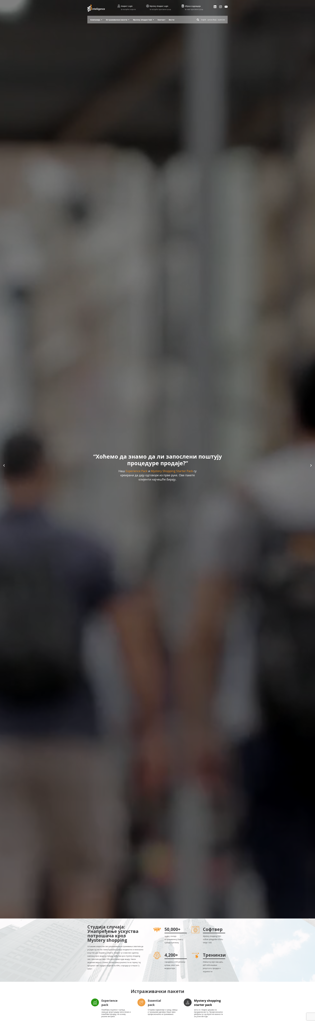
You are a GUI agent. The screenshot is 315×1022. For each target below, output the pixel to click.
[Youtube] (226, 6)
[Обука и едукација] (182, 6)
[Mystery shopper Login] (147, 6)
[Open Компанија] (101, 19)
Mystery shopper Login (159, 6)
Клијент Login (127, 6)
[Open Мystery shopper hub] (153, 19)
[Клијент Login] (118, 6)
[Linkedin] (215, 6)
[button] (4, 465)
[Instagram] (220, 6)
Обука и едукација (193, 6)
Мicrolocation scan (157, 481)
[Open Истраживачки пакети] (129, 19)
